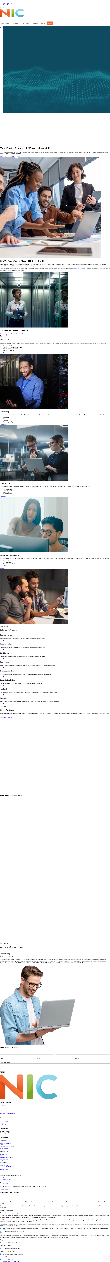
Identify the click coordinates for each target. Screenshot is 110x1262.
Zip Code (77, 1058)
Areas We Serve (25, 23)
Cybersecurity (3, 1108)
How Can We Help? (5, 1062)
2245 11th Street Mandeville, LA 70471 (6, 1166)
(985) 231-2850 (4, 1169)
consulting (17, 266)
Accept (2, 1189)
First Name (3, 1053)
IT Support (3, 1105)
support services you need (78, 268)
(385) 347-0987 (4, 1160)
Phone (2, 1058)
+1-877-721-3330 (4, 1121)
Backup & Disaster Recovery (7, 1113)
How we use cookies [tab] (5, 1199)
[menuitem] (3, 8)
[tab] (3, 334)
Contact (50, 23)
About (43, 23)
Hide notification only (13, 1261)
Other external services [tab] (6, 1233)
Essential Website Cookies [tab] (6, 1210)
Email (39, 1058)
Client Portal (3, 8)
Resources (35, 23)
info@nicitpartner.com (5, 1124)
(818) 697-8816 (4, 1148)
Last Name (59, 1053)
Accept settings (4, 1261)
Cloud (1, 1110)
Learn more (7, 1189)
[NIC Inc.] (12, 16)
